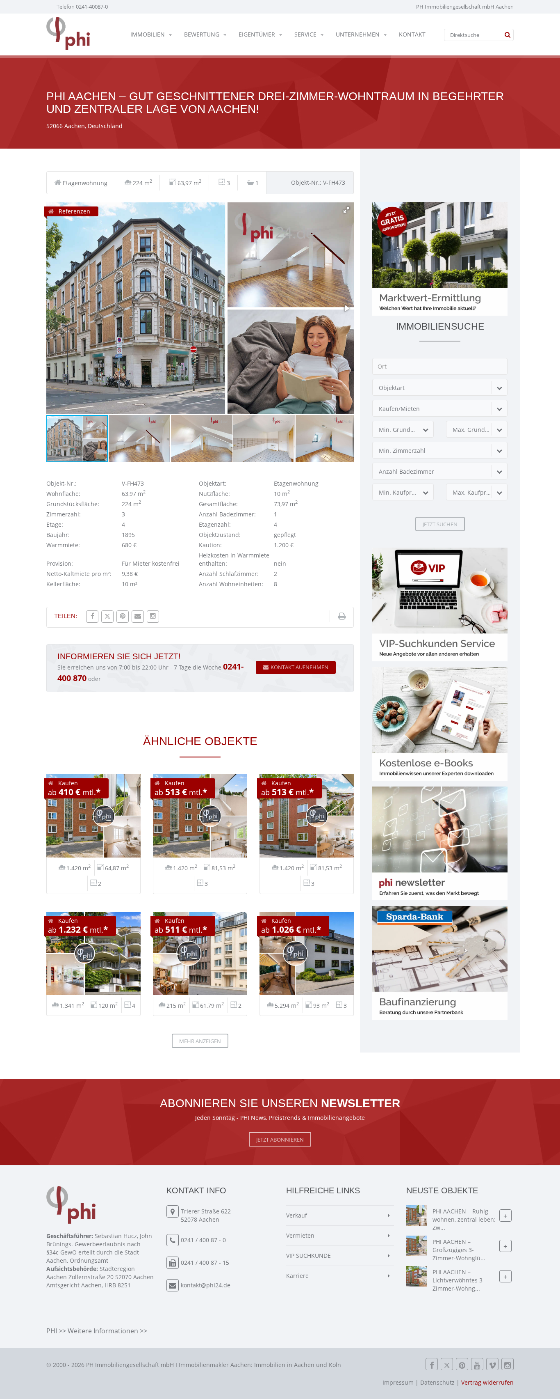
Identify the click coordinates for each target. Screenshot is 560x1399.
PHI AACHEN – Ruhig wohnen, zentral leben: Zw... (464, 1220)
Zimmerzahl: (63, 514)
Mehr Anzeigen (200, 1041)
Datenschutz (437, 1382)
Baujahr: (58, 535)
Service (305, 34)
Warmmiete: (63, 545)
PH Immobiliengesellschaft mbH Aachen (465, 6)
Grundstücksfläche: (72, 504)
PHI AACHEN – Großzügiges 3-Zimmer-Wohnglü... (459, 1250)
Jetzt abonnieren (280, 1139)
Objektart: (212, 483)
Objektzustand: (220, 535)
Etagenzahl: (215, 524)
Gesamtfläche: (218, 504)
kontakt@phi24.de (205, 1285)
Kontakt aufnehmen (299, 667)
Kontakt (412, 34)
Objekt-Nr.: (61, 483)
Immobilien (147, 34)
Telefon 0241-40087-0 (82, 6)
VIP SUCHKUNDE (308, 1255)
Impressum (398, 1382)
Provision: (59, 563)
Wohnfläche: (63, 494)
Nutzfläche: (214, 494)
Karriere (297, 1276)
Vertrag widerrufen (487, 1382)
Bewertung (201, 34)
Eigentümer (257, 34)
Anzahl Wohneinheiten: (231, 584)
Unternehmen (358, 34)
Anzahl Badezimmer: (227, 514)
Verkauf (296, 1215)
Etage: (54, 524)
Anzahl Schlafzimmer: (229, 574)
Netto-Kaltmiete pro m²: (79, 574)
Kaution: (210, 545)
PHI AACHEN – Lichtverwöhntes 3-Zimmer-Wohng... (459, 1280)
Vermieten (300, 1235)
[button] (346, 209)
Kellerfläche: (63, 584)
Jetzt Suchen (440, 524)
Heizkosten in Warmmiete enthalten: (234, 559)
